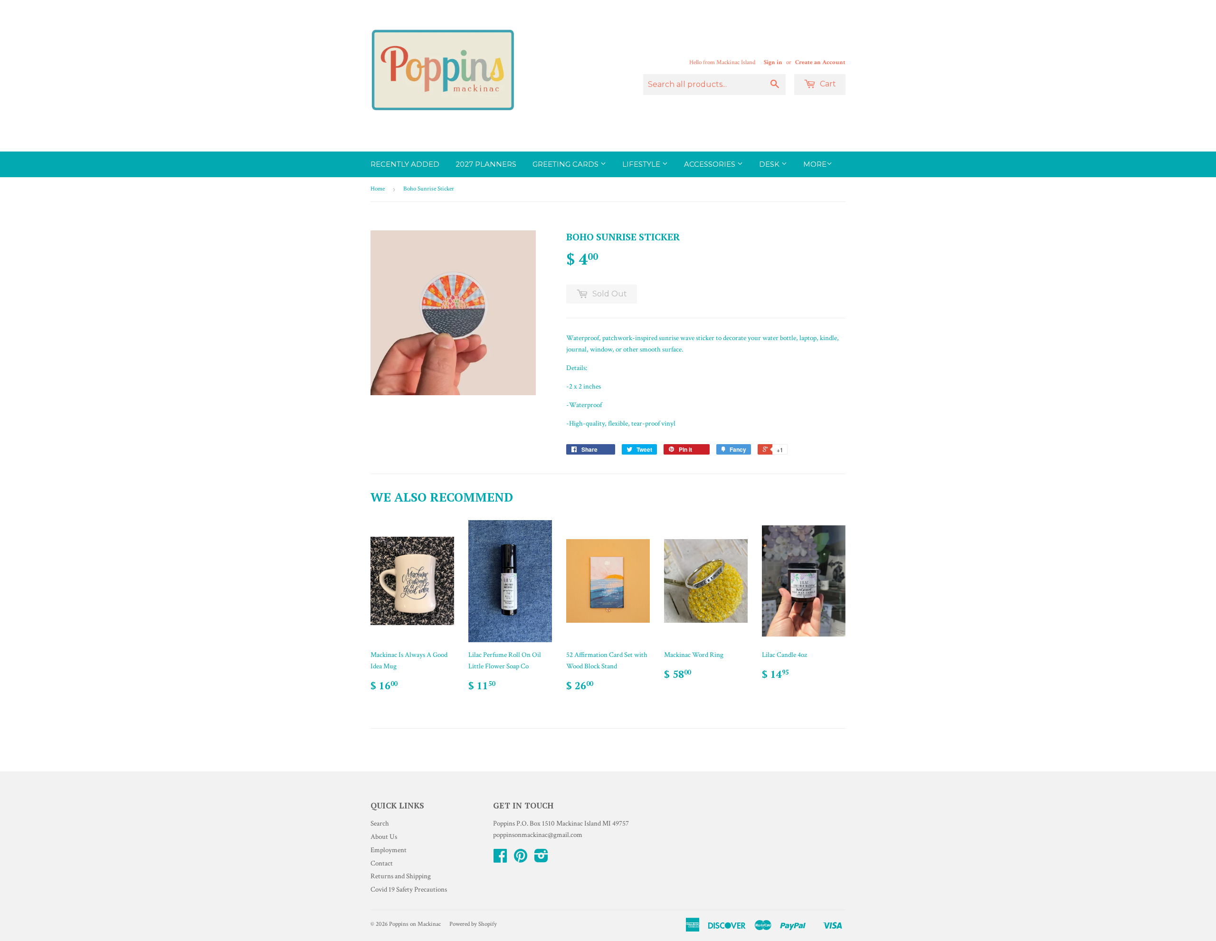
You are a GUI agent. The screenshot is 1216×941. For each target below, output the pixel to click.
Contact (381, 863)
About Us (383, 836)
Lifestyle (642, 164)
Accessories (710, 164)
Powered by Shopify (473, 924)
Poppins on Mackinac (415, 924)
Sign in (773, 62)
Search (379, 823)
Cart (827, 83)
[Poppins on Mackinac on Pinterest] (520, 859)
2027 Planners (486, 164)
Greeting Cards (566, 164)
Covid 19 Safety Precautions (408, 889)
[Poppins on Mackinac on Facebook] (500, 859)
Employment (388, 850)
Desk (770, 164)
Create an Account (820, 62)
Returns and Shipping (400, 876)
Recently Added (404, 164)
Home (377, 189)
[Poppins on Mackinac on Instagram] (541, 859)
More (814, 164)
